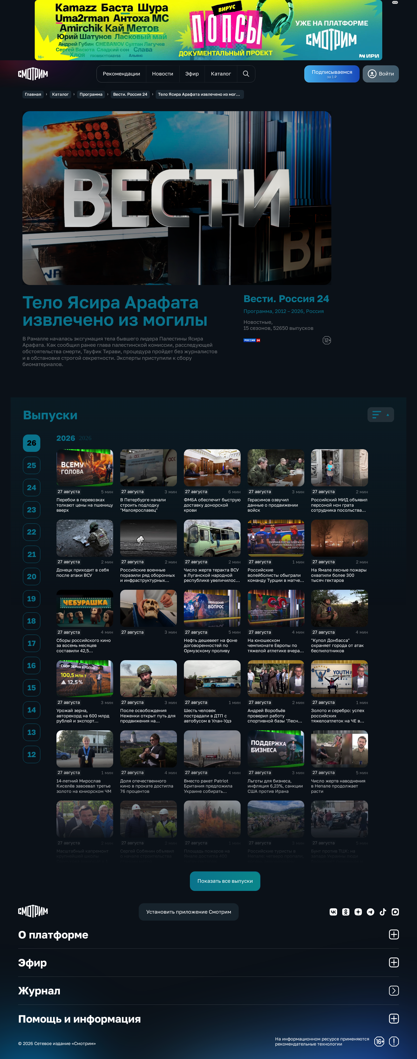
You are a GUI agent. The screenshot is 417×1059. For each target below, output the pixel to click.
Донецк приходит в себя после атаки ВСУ (82, 572)
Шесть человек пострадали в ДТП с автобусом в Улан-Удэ (207, 715)
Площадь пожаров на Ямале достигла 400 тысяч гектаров (207, 856)
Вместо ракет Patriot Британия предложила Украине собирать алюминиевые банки (208, 788)
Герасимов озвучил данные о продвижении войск (273, 505)
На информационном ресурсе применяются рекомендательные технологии (322, 1041)
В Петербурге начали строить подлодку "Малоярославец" (143, 505)
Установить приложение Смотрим (188, 912)
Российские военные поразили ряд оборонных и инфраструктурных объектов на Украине (147, 577)
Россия (315, 311)
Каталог (60, 94)
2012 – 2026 (289, 311)
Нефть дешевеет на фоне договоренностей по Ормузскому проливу (210, 645)
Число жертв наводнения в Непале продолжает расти (338, 786)
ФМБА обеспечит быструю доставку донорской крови (212, 505)
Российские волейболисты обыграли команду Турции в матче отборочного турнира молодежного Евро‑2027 (274, 580)
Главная (33, 94)
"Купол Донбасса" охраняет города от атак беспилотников (337, 645)
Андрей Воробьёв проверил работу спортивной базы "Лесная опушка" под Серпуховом (275, 718)
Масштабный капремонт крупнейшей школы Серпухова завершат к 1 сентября (82, 858)
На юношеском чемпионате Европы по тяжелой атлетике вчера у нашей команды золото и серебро (275, 651)
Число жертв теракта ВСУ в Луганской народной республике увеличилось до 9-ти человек (211, 577)
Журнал (39, 990)
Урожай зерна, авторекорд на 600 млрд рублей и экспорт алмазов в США (82, 718)
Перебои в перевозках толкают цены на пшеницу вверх (84, 505)
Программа (91, 94)
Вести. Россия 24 (130, 94)
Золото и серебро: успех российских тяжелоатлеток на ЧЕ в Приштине (337, 718)
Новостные (257, 322)
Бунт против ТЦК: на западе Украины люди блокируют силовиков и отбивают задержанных (337, 858)
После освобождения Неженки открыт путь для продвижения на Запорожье (147, 718)
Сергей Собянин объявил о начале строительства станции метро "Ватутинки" (147, 858)
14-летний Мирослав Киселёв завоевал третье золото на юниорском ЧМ (83, 786)
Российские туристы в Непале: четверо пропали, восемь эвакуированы (276, 856)
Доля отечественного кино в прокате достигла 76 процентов (146, 786)
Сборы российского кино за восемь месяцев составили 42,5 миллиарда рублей (83, 648)
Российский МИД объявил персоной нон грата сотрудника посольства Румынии (339, 507)
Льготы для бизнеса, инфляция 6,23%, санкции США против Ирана (275, 786)
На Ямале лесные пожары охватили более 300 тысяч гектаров (339, 575)
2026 (85, 437)
